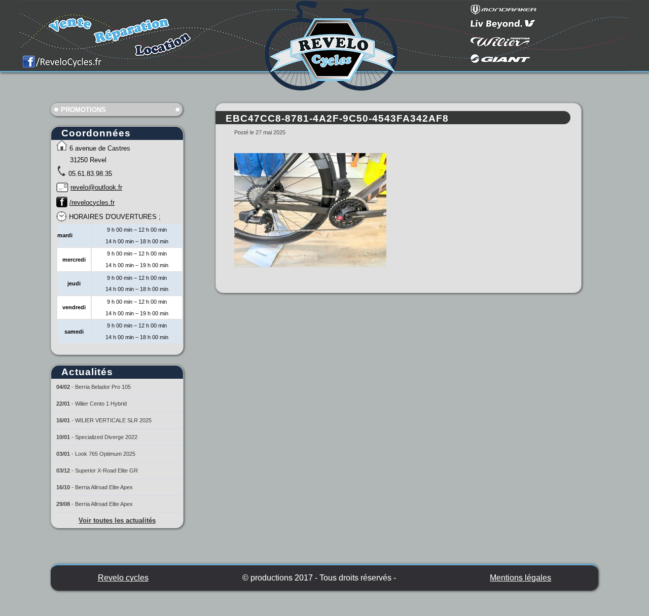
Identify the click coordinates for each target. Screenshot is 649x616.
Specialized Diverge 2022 (106, 437)
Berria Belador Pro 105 (103, 387)
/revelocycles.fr (92, 202)
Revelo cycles (123, 577)
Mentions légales (520, 577)
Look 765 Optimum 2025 (105, 454)
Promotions (83, 110)
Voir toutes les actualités (117, 520)
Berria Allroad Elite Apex (104, 487)
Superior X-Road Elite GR (106, 470)
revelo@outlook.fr (96, 187)
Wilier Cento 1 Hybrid (101, 404)
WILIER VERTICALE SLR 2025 (113, 420)
